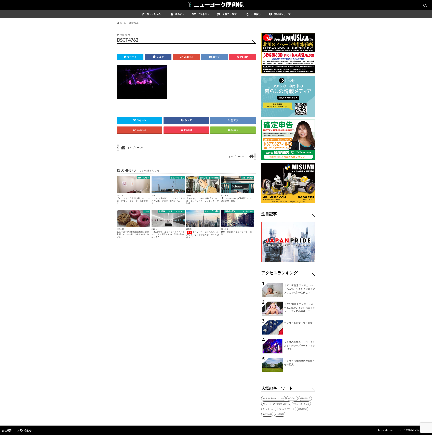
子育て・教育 (229, 14)
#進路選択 (302, 409)
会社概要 (6, 430)
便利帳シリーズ (282, 14)
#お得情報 (279, 414)
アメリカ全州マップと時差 (298, 323)
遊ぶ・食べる (153, 14)
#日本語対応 (305, 398)
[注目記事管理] (288, 262)
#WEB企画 (267, 414)
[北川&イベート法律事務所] (288, 71)
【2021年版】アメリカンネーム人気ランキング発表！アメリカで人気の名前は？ (299, 289)
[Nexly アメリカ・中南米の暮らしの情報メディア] (288, 114)
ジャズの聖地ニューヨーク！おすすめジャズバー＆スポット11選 (299, 345)
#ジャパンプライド (286, 409)
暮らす (178, 14)
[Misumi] (288, 201)
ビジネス (202, 14)
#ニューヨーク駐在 (301, 404)
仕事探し (256, 14)
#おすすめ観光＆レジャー (273, 398)
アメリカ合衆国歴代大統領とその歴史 (299, 362)
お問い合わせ (24, 430)
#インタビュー (269, 409)
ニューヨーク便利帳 (403, 430)
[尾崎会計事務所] (288, 158)
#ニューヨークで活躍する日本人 (276, 404)
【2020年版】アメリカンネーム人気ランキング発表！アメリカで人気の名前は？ (299, 308)
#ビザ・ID (292, 398)
